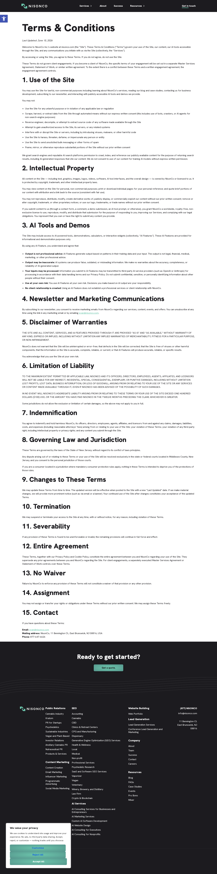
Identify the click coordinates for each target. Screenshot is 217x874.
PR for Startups (53, 722)
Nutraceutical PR (53, 749)
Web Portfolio (135, 713)
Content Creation (54, 767)
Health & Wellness (81, 744)
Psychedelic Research (83, 767)
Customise (38, 847)
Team (131, 750)
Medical (76, 753)
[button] (4, 18)
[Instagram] (195, 739)
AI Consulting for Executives (86, 829)
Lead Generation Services (141, 724)
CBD (74, 722)
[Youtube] (191, 739)
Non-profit (77, 758)
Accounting (77, 713)
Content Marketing (57, 762)
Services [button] (84, 5)
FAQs (131, 782)
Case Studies (135, 786)
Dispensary (77, 736)
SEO (74, 708)
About (103, 5)
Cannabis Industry (54, 713)
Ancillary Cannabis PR (56, 744)
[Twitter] (186, 739)
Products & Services (56, 753)
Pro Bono (133, 795)
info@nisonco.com (187, 713)
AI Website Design (81, 825)
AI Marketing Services (83, 816)
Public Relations (55, 708)
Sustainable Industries (56, 731)
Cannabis (76, 718)
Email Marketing (53, 772)
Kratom (49, 718)
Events (131, 791)
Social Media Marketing (57, 788)
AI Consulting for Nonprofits (86, 834)
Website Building (138, 708)
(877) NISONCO (188, 708)
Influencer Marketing (56, 776)
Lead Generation (138, 719)
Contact (132, 759)
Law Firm (76, 793)
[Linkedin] (177, 739)
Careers (132, 763)
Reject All (37, 854)
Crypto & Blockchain (82, 798)
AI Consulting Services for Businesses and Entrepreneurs (93, 811)
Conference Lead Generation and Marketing (145, 731)
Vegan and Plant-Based (57, 736)
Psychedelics (52, 727)
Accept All (38, 861)
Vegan (75, 780)
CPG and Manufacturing (84, 731)
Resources (136, 5)
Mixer (131, 799)
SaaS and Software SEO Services (89, 771)
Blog (130, 777)
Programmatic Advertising (52, 782)
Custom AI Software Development (89, 820)
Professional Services (83, 762)
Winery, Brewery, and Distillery (87, 789)
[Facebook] (182, 739)
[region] (38, 845)
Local (74, 749)
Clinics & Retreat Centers (85, 727)
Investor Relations (54, 740)
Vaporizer (77, 775)
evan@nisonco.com (89, 313)
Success (118, 5)
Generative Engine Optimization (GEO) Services (96, 740)
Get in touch (189, 5)
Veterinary (77, 784)
